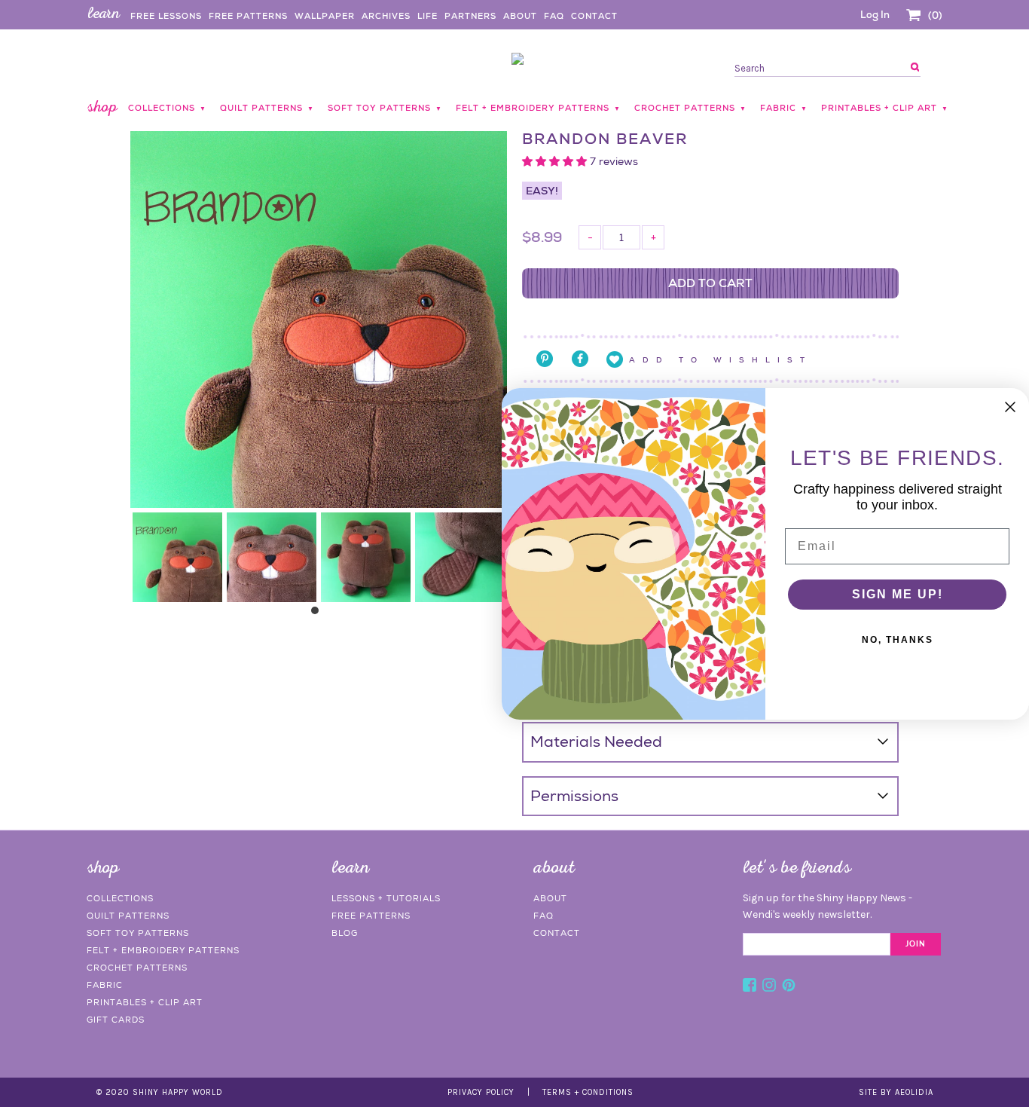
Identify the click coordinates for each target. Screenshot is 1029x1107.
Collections (120, 898)
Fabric (105, 985)
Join (915, 944)
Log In (875, 14)
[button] (556, 161)
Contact (594, 16)
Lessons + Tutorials (386, 898)
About (520, 16)
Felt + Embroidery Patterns (163, 950)
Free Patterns (248, 16)
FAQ (554, 16)
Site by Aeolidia (896, 1092)
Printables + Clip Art (145, 1002)
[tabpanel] (177, 557)
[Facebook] (749, 987)
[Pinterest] (788, 987)
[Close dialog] (1010, 407)
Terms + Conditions (588, 1092)
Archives (386, 16)
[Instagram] (769, 987)
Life (427, 16)
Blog (344, 933)
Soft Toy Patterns (138, 933)
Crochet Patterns (137, 967)
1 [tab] (318, 614)
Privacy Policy (480, 1092)
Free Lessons (166, 16)
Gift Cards (116, 1019)
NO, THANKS (897, 640)
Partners (470, 16)
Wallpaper (325, 16)
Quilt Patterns (128, 915)
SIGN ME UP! (897, 594)
